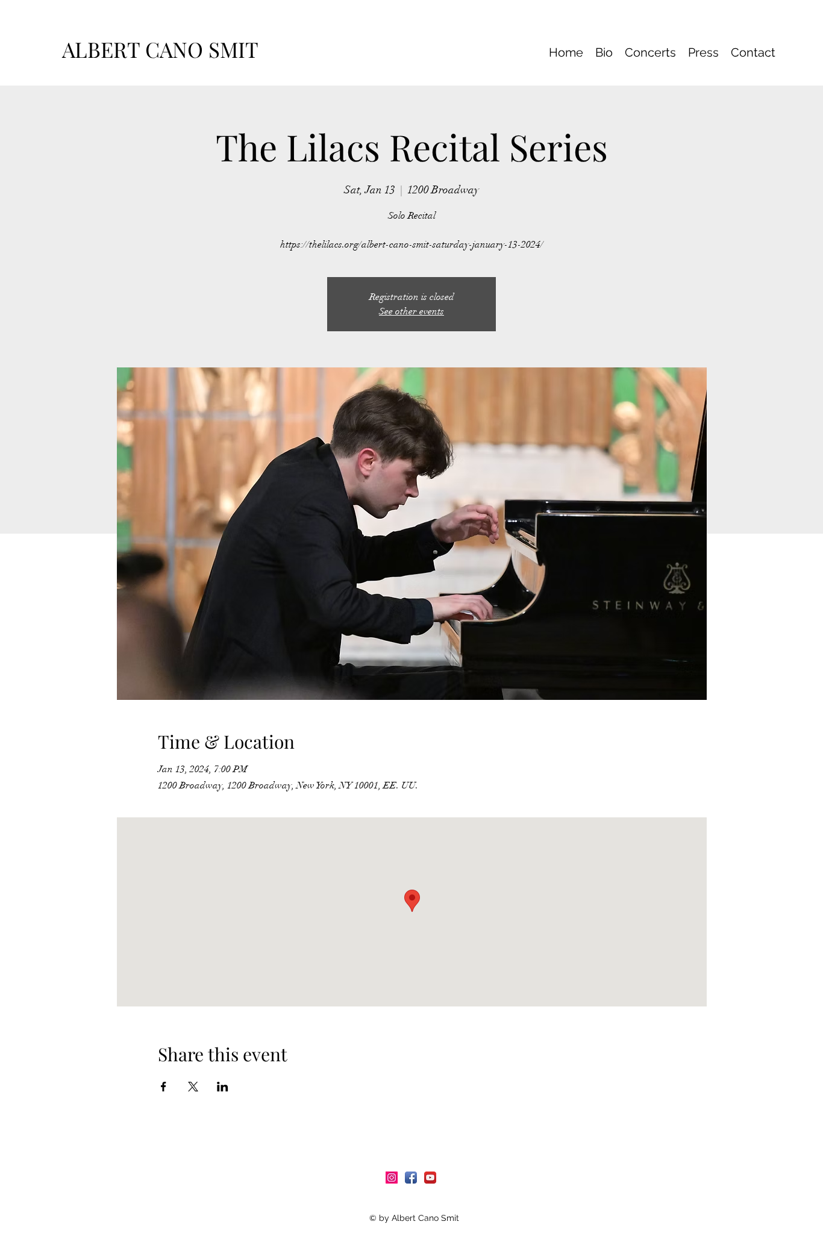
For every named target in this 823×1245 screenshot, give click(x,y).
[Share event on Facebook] (163, 1086)
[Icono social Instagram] (392, 1178)
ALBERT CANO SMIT (165, 49)
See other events (411, 311)
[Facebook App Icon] (411, 1178)
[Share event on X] (193, 1086)
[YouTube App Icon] (430, 1178)
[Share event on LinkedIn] (222, 1086)
